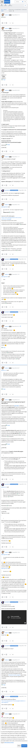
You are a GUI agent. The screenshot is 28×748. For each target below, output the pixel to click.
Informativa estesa (9, 742)
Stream (1, 5)
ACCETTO (24, 745)
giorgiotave (7, 190)
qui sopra (16, 405)
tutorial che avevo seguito (14, 675)
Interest (5, 5)
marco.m (7, 14)
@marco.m (4, 370)
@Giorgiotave (4, 206)
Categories (10, 5)
